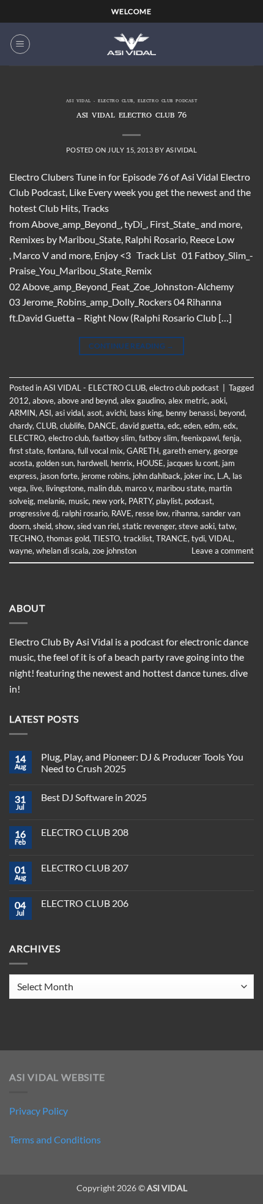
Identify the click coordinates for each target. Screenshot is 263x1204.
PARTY (140, 501)
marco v (138, 488)
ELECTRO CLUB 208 (84, 832)
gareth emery (186, 451)
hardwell (92, 463)
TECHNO (26, 538)
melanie (51, 501)
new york (108, 501)
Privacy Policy (38, 1110)
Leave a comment (222, 550)
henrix (122, 463)
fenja (231, 438)
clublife (72, 426)
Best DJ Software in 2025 (94, 797)
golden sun (54, 463)
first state (26, 451)
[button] (20, 44)
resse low (151, 513)
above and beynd (87, 400)
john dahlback (156, 476)
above (43, 400)
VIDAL (220, 538)
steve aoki (197, 526)
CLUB (46, 426)
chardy (20, 426)
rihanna (185, 513)
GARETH (143, 451)
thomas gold (67, 538)
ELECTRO (27, 438)
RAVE (121, 513)
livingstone (65, 488)
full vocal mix (100, 451)
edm (212, 426)
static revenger (148, 526)
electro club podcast (167, 101)
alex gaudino (142, 400)
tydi (198, 538)
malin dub (104, 488)
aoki (218, 400)
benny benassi (190, 413)
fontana (60, 451)
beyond (232, 413)
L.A (223, 476)
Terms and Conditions (55, 1139)
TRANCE (172, 538)
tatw (226, 526)
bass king (146, 413)
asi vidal (69, 413)
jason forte (59, 476)
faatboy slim (113, 438)
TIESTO (106, 538)
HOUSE (149, 463)
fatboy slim (158, 438)
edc (174, 426)
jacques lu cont (192, 463)
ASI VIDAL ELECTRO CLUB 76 (131, 116)
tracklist (138, 538)
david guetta (142, 426)
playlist (168, 501)
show (64, 526)
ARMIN (22, 413)
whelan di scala (62, 550)
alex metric (187, 400)
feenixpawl (200, 438)
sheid (42, 526)
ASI (45, 413)
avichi (116, 413)
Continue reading (131, 345)
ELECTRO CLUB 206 (84, 903)
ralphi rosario (85, 513)
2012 (19, 400)
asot (94, 413)
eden (192, 426)
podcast (198, 501)
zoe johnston (114, 550)
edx (229, 426)
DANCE (102, 426)
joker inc (198, 476)
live (36, 488)
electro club (68, 438)
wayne (20, 550)
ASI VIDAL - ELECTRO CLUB (99, 101)
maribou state (180, 488)
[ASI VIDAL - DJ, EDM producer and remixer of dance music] (131, 44)
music (79, 501)
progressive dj (33, 513)
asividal (181, 150)
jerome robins (105, 476)
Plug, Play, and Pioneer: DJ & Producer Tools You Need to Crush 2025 (142, 762)
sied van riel (98, 526)
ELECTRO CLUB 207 (84, 867)
